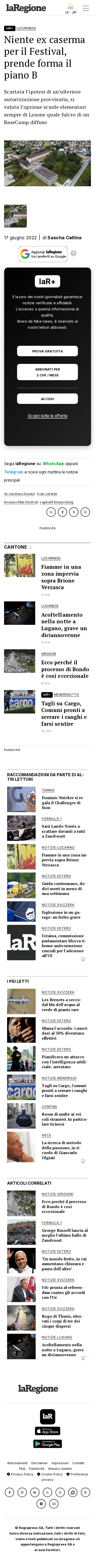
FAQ (22, 1469)
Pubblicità (36, 1469)
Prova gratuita (47, 351)
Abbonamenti (17, 1463)
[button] (9, 1492)
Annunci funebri (60, 1469)
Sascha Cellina (64, 237)
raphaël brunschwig (56, 502)
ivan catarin (47, 494)
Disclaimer (39, 1463)
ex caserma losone (19, 494)
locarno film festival (21, 502)
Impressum (60, 1463)
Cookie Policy (51, 1474)
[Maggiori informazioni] (73, 254)
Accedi (47, 399)
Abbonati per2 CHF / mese (47, 372)
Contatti (78, 1463)
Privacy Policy (21, 1474)
